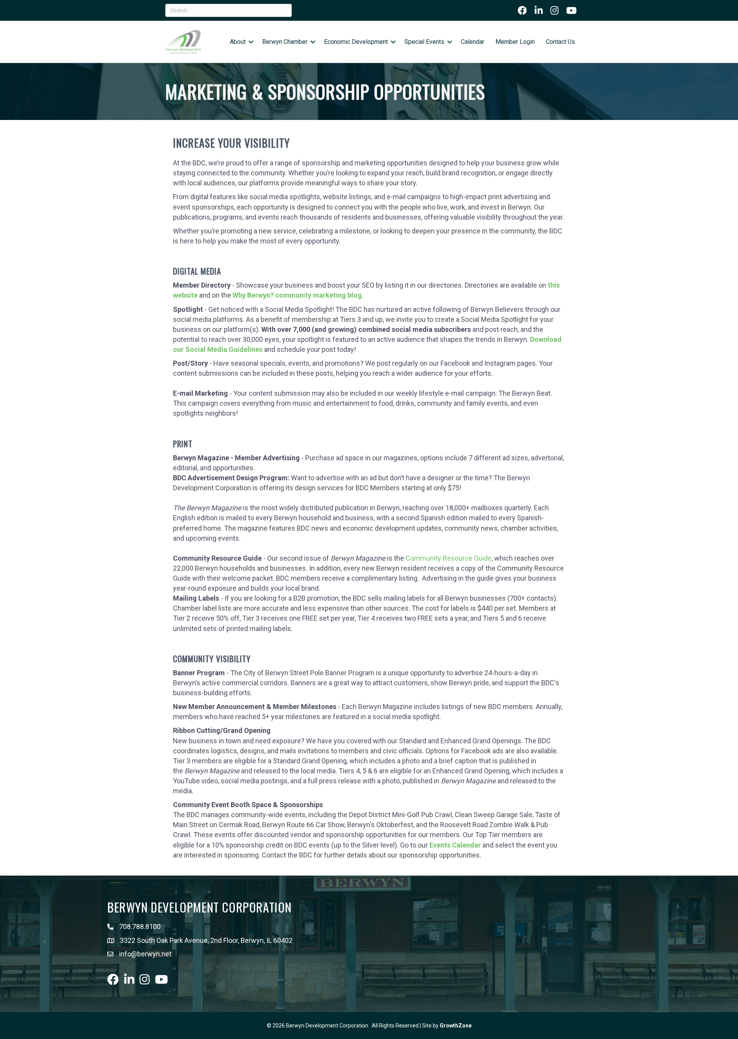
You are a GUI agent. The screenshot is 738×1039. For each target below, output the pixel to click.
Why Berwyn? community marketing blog (297, 295)
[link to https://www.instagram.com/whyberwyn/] (554, 10)
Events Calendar (455, 845)
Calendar (472, 41)
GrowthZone (456, 1025)
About (238, 41)
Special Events (424, 41)
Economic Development (356, 41)
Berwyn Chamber (285, 41)
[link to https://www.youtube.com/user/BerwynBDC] (571, 10)
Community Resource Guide (449, 558)
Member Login (515, 41)
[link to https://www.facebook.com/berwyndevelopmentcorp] (522, 10)
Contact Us (560, 41)
